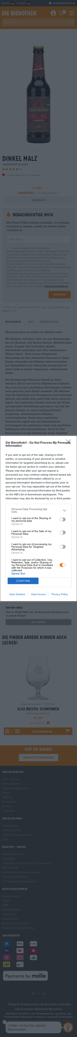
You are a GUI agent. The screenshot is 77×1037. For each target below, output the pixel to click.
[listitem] (38, 510)
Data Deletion (17, 594)
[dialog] (38, 518)
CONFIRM (23, 581)
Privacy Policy (60, 594)
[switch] (63, 519)
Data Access (38, 594)
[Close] (69, 443)
